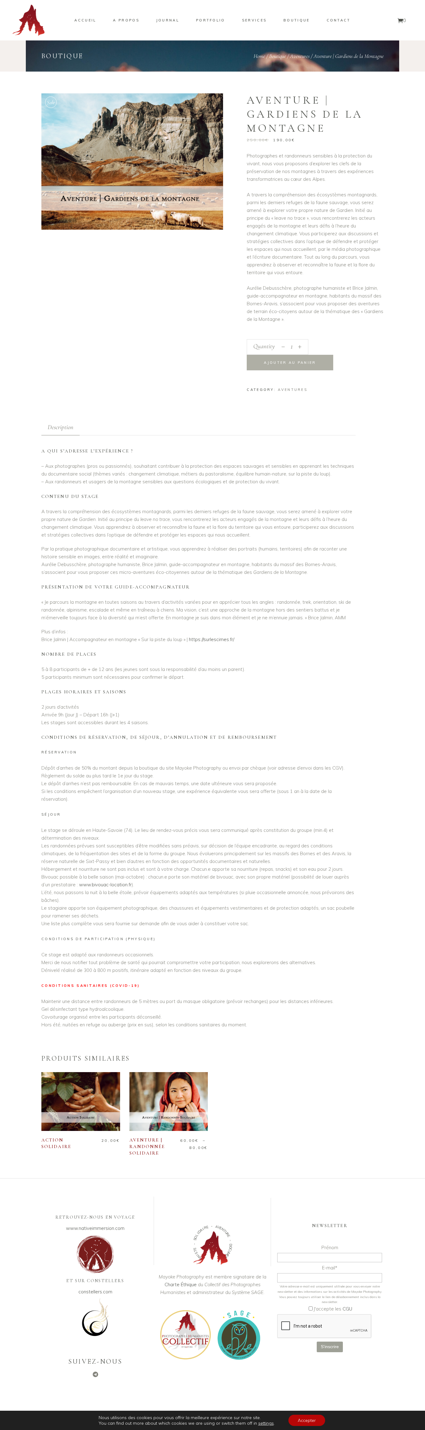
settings (266, 1423)
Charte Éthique (181, 1284)
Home (259, 56)
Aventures (300, 56)
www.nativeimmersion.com (95, 1228)
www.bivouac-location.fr (105, 885)
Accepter (307, 1420)
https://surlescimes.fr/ (211, 639)
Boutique (277, 56)
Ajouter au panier (290, 362)
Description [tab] (60, 427)
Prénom (329, 1247)
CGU (347, 1309)
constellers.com (95, 1292)
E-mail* (329, 1268)
